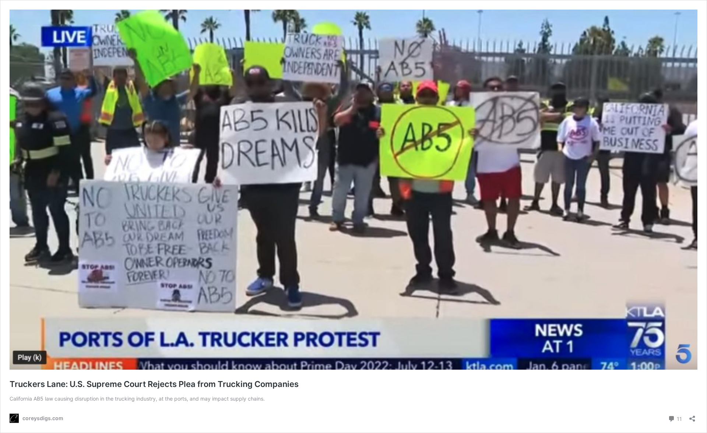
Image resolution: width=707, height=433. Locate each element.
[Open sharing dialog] (692, 416)
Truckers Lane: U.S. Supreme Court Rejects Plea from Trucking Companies (154, 384)
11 (678, 418)
